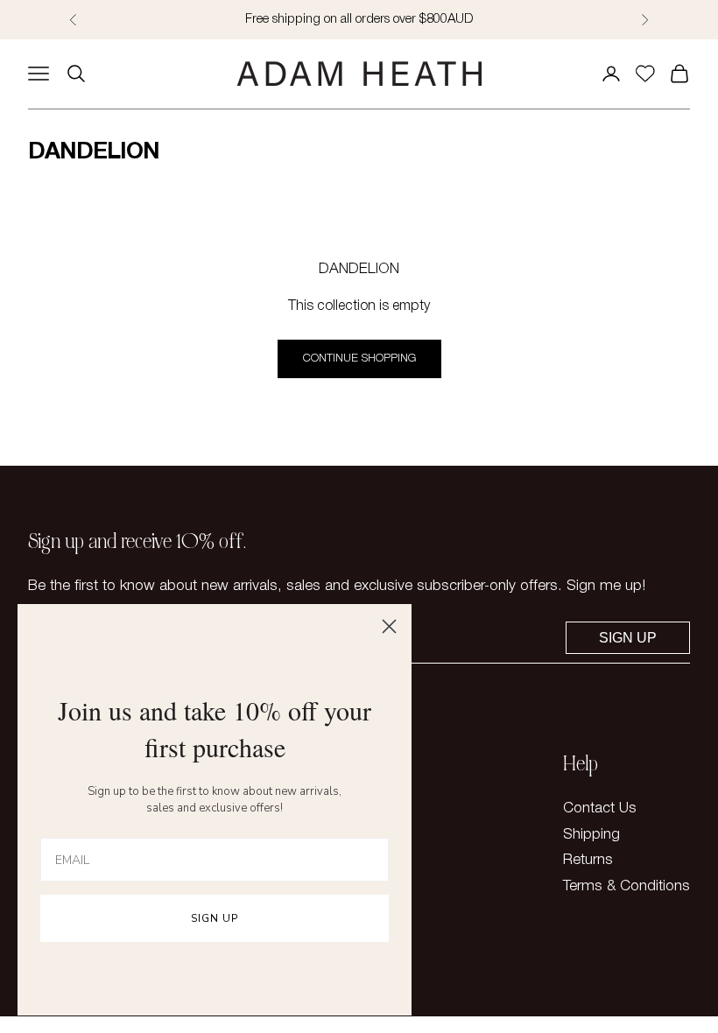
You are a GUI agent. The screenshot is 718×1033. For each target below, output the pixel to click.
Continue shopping (359, 358)
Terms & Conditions (626, 886)
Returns (588, 860)
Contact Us (600, 808)
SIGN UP (214, 918)
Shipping (591, 834)
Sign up (628, 637)
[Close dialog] (389, 626)
